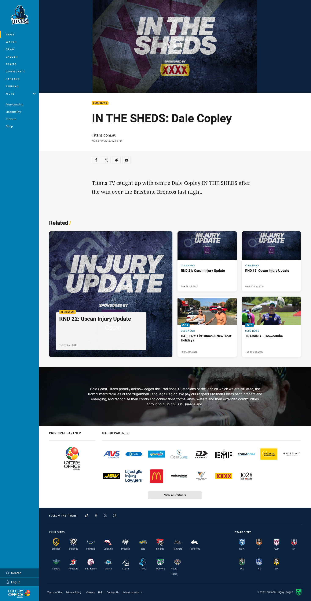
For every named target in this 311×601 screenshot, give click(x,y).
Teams (11, 64)
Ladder (12, 56)
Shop (9, 126)
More (10, 93)
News (10, 34)
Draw (10, 49)
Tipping (12, 86)
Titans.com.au (104, 135)
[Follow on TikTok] (86, 515)
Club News (100, 103)
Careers (90, 592)
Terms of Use (54, 592)
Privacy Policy (73, 592)
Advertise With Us (132, 592)
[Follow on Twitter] (105, 515)
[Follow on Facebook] (96, 515)
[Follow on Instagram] (114, 515)
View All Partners (175, 495)
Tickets (11, 119)
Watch (11, 41)
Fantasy (13, 78)
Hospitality (13, 112)
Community (15, 71)
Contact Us (113, 592)
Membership (14, 104)
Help (100, 592)
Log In (16, 582)
